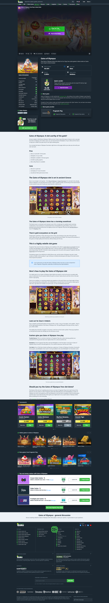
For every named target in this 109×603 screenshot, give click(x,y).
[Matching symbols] (54, 301)
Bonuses (43, 4)
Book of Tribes (84, 446)
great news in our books (69, 247)
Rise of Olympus (53, 181)
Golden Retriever (54, 466)
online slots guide (64, 104)
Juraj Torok (34, 398)
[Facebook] (80, 525)
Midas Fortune (23, 447)
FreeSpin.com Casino (37, 499)
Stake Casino (34, 488)
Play (30, 425)
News (78, 4)
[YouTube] (90, 525)
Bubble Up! (69, 465)
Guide (48, 4)
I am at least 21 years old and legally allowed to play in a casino (49, 583)
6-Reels (25, 112)
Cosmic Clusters (39, 466)
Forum (60, 4)
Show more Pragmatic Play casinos (54, 507)
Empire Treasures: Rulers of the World (39, 447)
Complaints (54, 4)
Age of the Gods (62, 181)
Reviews (65, 4)
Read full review (64, 87)
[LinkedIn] (88, 525)
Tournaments (72, 4)
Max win (46, 72)
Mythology (20, 112)
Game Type (72, 66)
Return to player (47, 66)
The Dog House (73, 227)
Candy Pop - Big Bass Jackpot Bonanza (24, 466)
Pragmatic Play (62, 96)
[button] (54, 53)
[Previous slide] (88, 402)
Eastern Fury (84, 465)
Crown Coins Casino (36, 478)
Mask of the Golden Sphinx (69, 447)
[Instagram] (85, 525)
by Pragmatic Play (25, 8)
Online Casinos (31, 4)
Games (37, 4)
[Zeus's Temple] (54, 201)
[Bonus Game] (54, 366)
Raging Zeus (54, 446)
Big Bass (36, 228)
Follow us (82, 523)
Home (20, 4)
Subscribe (70, 580)
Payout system (73, 72)
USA (24, 4)
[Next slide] (90, 402)
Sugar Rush (32, 251)
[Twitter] (83, 525)
